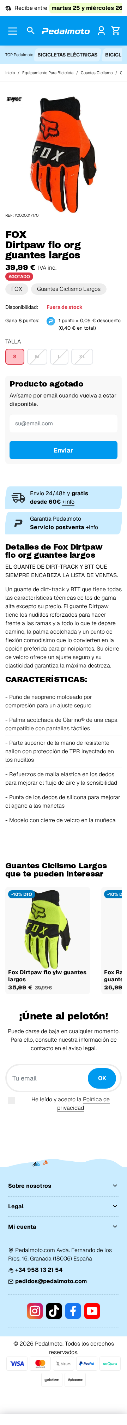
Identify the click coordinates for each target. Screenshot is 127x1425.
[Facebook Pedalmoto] (73, 1311)
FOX (16, 289)
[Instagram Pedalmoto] (35, 1311)
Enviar (63, 450)
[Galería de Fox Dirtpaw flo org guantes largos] (63, 154)
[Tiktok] (54, 1311)
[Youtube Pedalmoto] (92, 1311)
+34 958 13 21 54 (39, 1270)
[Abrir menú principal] (12, 31)
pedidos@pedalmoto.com (51, 1281)
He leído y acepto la (70, 1104)
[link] (101, 30)
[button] (31, 31)
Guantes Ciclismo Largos (69, 289)
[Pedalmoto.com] (66, 31)
